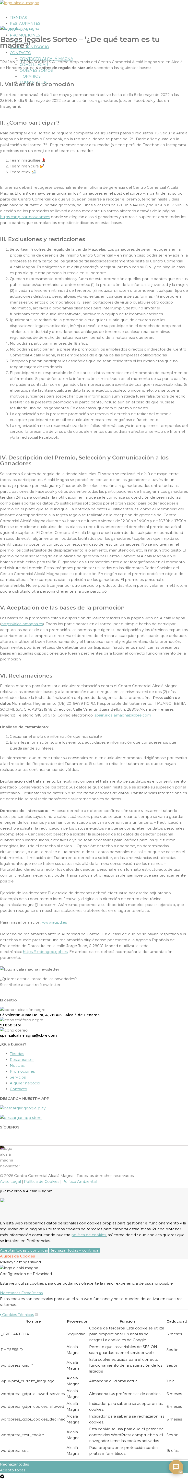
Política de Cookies (41, 1181)
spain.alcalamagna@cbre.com (122, 715)
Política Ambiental (79, 1181)
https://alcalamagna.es (22, 624)
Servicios (18, 1077)
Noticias (17, 1065)
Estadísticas (32, 1293)
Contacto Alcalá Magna (46, 58)
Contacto (20, 52)
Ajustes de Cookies (17, 1256)
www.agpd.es (54, 922)
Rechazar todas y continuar (74, 1250)
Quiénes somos (36, 70)
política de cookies (88, 1234)
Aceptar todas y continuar (24, 1250)
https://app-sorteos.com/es (25, 216)
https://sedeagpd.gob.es (45, 951)
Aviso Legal (10, 1181)
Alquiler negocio (25, 1083)
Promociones (25, 35)
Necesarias (10, 1293)
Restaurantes (25, 23)
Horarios (30, 76)
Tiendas (18, 17)
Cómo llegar (34, 64)
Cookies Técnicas (17, 1314)
